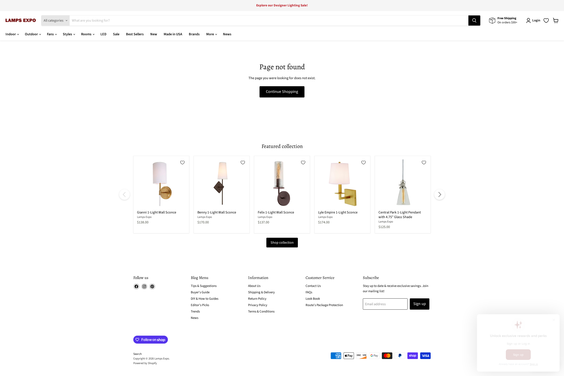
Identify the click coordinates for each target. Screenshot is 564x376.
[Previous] (124, 194)
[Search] (474, 20)
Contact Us (313, 286)
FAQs (309, 292)
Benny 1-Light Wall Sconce (216, 212)
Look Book (313, 298)
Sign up (419, 304)
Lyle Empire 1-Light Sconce (338, 212)
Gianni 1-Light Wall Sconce (156, 212)
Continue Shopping (282, 91)
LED (103, 34)
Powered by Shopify (145, 363)
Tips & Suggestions (204, 286)
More (210, 34)
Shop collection (282, 242)
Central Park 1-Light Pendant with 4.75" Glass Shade (399, 214)
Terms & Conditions (261, 311)
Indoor (11, 34)
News (227, 34)
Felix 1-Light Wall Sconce (276, 212)
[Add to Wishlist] (182, 162)
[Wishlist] (546, 20)
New (153, 34)
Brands (194, 34)
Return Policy (257, 298)
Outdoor (32, 34)
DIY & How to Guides (204, 298)
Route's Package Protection (324, 305)
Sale (116, 34)
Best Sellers (135, 34)
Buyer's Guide (200, 292)
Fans (50, 34)
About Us (254, 286)
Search (137, 354)
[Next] (439, 194)
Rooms (86, 34)
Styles (68, 34)
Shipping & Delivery (261, 292)
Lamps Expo (144, 217)
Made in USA (173, 34)
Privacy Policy (257, 305)
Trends (195, 311)
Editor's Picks (200, 305)
